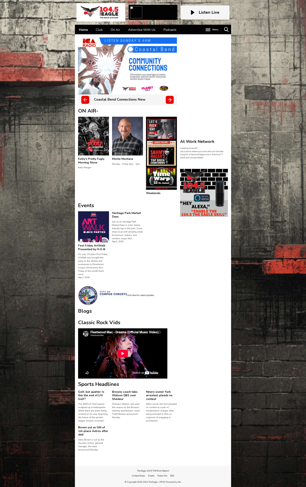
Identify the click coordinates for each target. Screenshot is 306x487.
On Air (115, 30)
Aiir (179, 482)
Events (86, 205)
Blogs (85, 311)
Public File (162, 475)
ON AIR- (88, 110)
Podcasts (169, 30)
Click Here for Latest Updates (140, 295)
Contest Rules (138, 475)
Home (83, 30)
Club (99, 30)
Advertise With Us (141, 30)
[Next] (170, 100)
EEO (172, 475)
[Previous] (85, 100)
